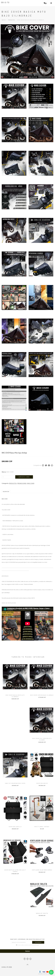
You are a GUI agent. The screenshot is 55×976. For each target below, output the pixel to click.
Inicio (4, 19)
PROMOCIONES (21, 483)
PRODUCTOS (11, 19)
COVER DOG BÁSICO (42, 783)
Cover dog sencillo (15, 826)
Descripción (6, 491)
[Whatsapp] (30, 959)
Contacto (27, 951)
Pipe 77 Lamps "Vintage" (42, 826)
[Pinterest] (49, 465)
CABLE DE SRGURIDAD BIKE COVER (15, 783)
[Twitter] (46, 465)
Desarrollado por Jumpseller (45, 973)
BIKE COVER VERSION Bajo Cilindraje (42, 695)
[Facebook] (43, 465)
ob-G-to (5, 2)
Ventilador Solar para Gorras (42, 870)
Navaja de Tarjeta (42, 913)
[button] (51, 972)
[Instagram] (27, 959)
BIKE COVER (30, 483)
